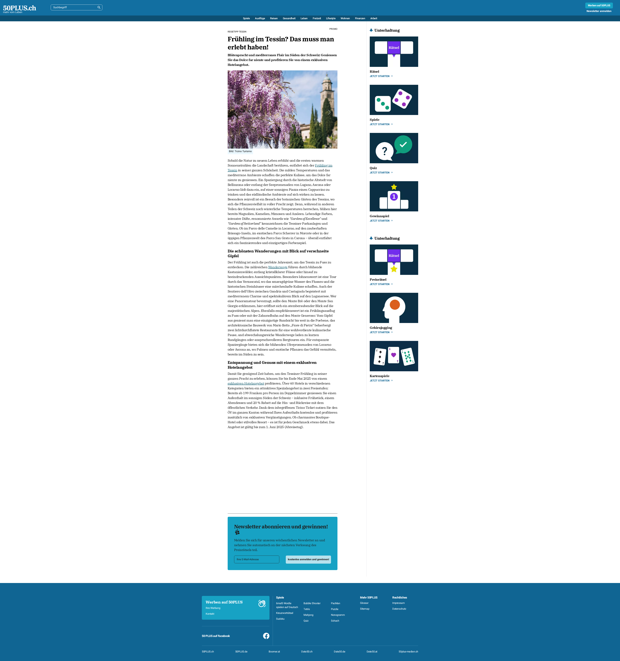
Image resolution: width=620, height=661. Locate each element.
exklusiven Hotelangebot (246, 383)
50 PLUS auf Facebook (216, 636)
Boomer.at (274, 652)
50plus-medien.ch (408, 652)
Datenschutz (399, 609)
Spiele (280, 597)
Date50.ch (306, 652)
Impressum (398, 603)
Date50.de (339, 652)
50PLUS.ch (208, 652)
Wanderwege (278, 267)
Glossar (364, 603)
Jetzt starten (379, 76)
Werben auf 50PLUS (599, 5)
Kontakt (210, 614)
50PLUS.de (241, 652)
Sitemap (364, 609)
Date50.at (372, 652)
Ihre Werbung (213, 608)
